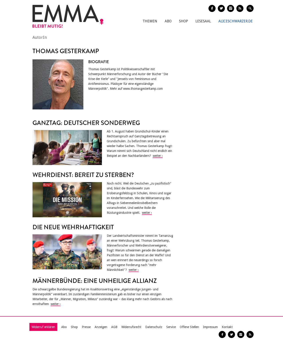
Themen (150, 21)
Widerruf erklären (43, 327)
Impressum (210, 327)
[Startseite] (68, 16)
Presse (86, 327)
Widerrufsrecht (131, 327)
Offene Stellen (189, 327)
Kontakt (227, 327)
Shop (183, 21)
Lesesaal (203, 21)
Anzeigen (101, 327)
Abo (168, 21)
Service (171, 327)
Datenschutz (153, 327)
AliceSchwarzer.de (235, 21)
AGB (114, 327)
